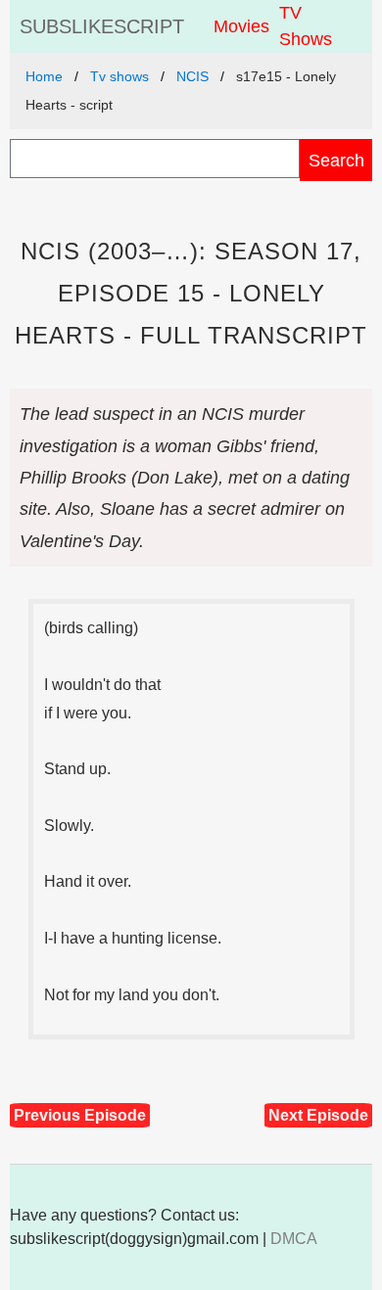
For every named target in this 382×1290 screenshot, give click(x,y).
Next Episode (318, 1115)
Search (336, 160)
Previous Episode (80, 1115)
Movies (241, 26)
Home (44, 76)
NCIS (192, 76)
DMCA (293, 1238)
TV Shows (305, 26)
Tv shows (119, 76)
